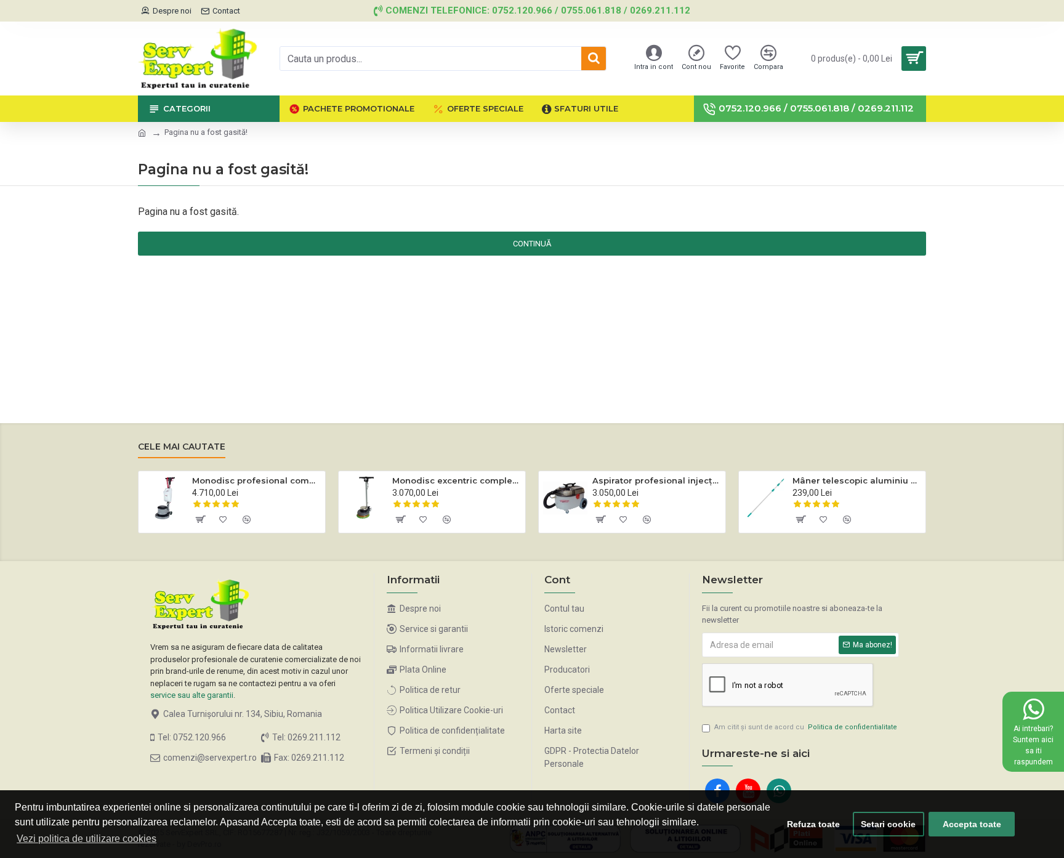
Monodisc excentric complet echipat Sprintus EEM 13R (456, 480)
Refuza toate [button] (813, 824)
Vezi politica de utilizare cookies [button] (86, 838)
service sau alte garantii (191, 695)
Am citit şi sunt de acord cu (805, 727)
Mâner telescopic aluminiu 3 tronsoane (856, 480)
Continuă (532, 243)
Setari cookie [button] (888, 824)
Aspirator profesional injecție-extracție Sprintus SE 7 (656, 480)
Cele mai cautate (181, 447)
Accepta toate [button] (972, 824)
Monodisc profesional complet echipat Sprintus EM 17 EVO (256, 480)
